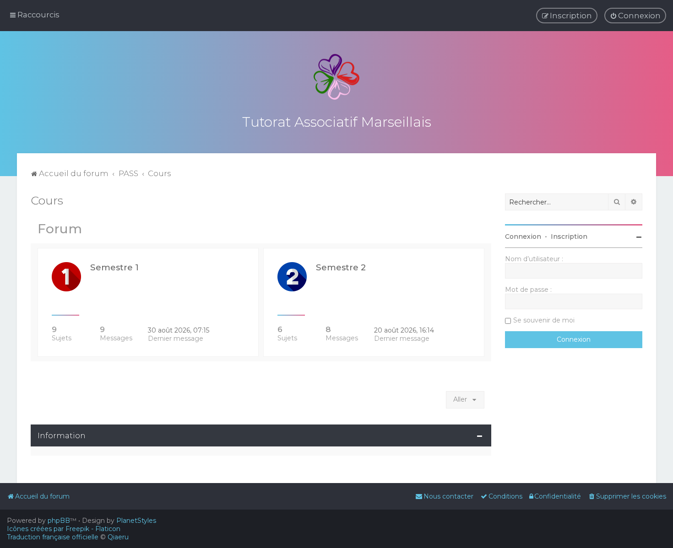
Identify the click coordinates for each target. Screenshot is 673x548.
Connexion (523, 236)
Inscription (569, 236)
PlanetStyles (136, 520)
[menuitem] (635, 15)
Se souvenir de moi (544, 320)
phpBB (59, 520)
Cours (47, 200)
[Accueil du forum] (336, 77)
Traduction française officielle (52, 537)
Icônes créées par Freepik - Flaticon (63, 529)
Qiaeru (118, 537)
